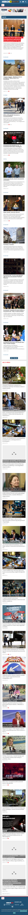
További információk (23, 911)
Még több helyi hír (5, 893)
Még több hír (14, 358)
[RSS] (21, 1)
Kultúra (5, 159)
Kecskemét (5, 57)
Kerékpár (5, 95)
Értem (14, 912)
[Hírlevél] (23, 1)
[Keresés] (26, 1)
